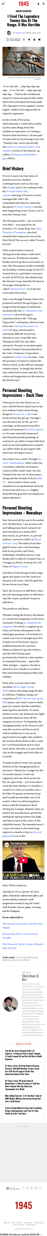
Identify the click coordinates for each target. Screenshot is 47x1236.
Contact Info (28, 1223)
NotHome (6, 960)
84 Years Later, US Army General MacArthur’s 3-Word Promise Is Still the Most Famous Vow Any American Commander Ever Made (22, 1085)
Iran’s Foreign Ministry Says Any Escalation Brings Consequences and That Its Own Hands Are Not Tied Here (23, 1110)
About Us (7, 1223)
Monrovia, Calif (21, 414)
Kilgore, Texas (19, 566)
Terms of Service (18, 1225)
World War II (25, 960)
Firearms (19, 957)
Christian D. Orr (20, 33)
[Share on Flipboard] (34, 39)
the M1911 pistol (34, 429)
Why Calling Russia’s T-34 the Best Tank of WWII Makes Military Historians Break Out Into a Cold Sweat (23, 1098)
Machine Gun (33, 957)
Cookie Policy (30, 1225)
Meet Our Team (17, 1223)
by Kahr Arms (21, 357)
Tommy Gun (15, 960)
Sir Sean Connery (23, 207)
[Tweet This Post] (29, 39)
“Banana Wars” (18, 289)
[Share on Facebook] (24, 39)
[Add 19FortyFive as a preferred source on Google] (13, 39)
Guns (25, 957)
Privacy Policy (38, 1223)
